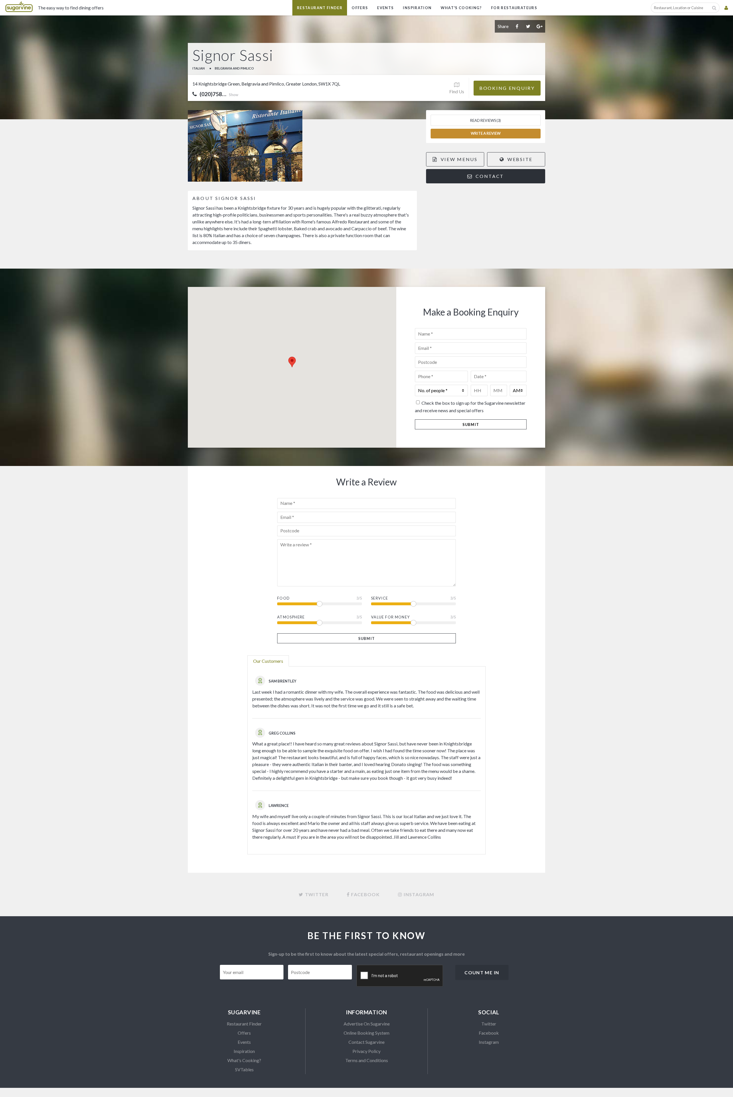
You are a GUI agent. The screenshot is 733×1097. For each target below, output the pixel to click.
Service (379, 598)
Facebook (489, 1032)
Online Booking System (366, 1032)
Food (283, 598)
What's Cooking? (461, 7)
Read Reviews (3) (485, 120)
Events (385, 7)
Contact (489, 176)
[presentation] (400, 976)
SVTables (244, 1069)
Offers (360, 7)
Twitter (488, 1023)
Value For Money (390, 617)
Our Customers (268, 661)
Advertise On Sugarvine (367, 1023)
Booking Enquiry (507, 88)
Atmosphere (291, 617)
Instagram (489, 1042)
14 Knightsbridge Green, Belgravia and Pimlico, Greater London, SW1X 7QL (266, 83)
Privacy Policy (366, 1051)
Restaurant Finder (319, 7)
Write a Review (486, 133)
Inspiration (417, 7)
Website (519, 159)
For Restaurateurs (514, 7)
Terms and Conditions (366, 1060)
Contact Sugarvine (366, 1042)
